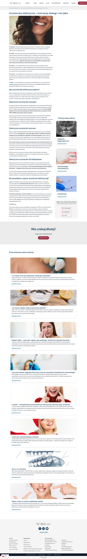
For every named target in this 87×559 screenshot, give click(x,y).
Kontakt (25, 540)
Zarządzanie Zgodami (41, 554)
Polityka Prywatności (57, 554)
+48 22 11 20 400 (43, 532)
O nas (35, 3)
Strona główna (13, 8)
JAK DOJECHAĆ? (14, 543)
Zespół (41, 3)
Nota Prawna (49, 554)
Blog (47, 3)
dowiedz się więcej (62, 143)
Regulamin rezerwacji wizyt (31, 554)
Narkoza (66, 3)
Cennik (73, 3)
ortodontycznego (13, 84)
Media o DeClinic (27, 542)
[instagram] (43, 528)
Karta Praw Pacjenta (28, 546)
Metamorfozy (56, 3)
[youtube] (47, 528)
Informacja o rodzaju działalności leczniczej (32, 550)
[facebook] (40, 528)
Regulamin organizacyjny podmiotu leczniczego (33, 548)
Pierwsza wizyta (27, 544)
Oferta (27, 3)
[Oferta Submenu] (31, 3)
